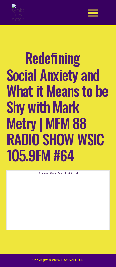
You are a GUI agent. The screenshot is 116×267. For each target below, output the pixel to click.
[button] (93, 13)
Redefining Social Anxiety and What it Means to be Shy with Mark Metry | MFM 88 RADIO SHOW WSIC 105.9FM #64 (57, 106)
